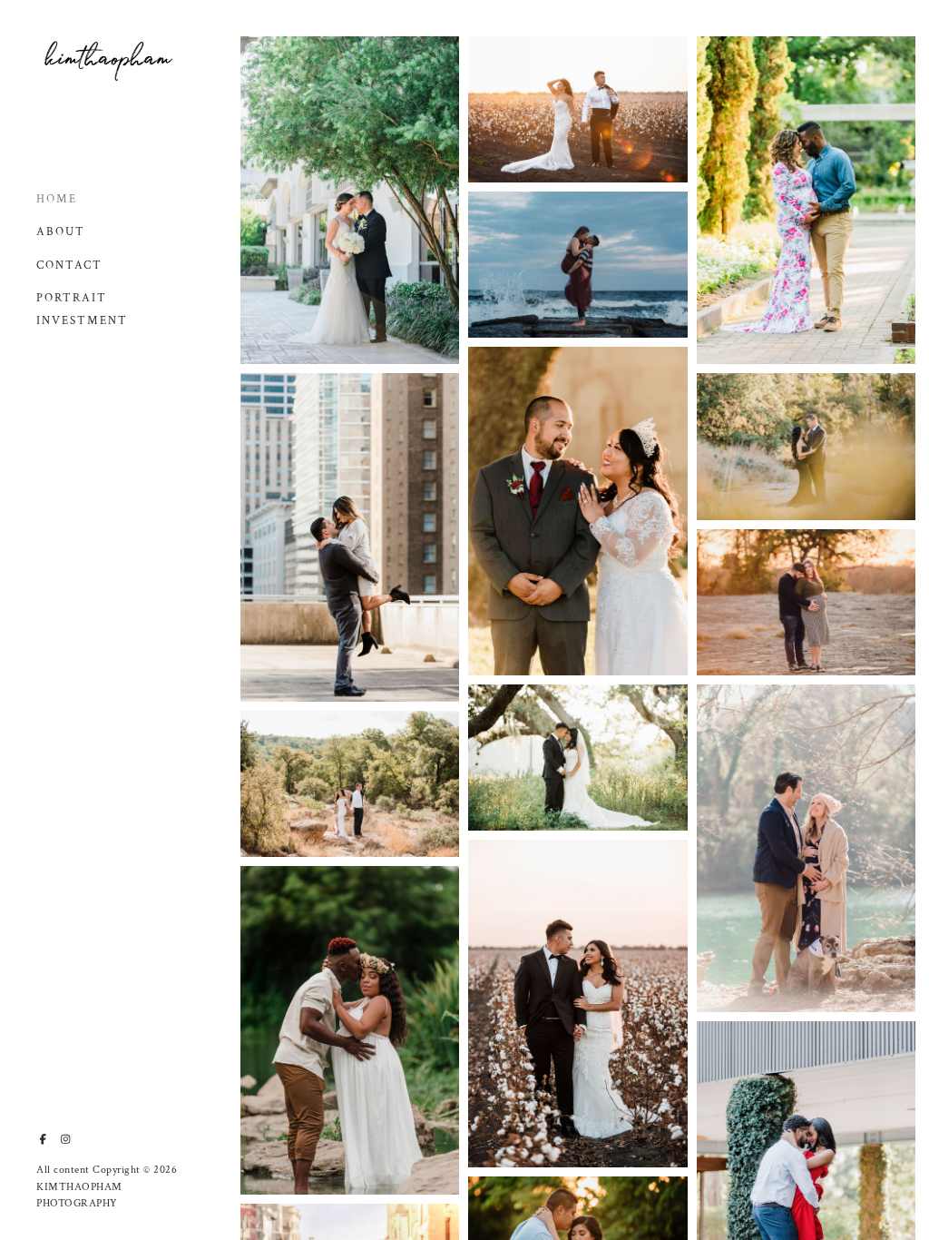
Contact (69, 265)
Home (56, 199)
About (60, 232)
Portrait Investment (82, 309)
